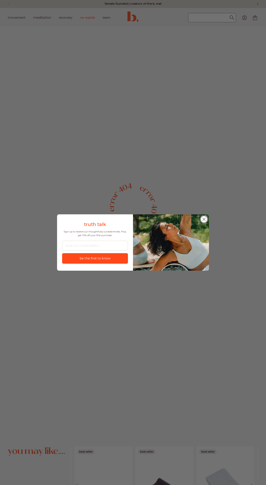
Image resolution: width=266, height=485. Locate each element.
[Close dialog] (204, 219)
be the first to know (95, 258)
